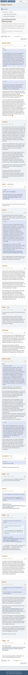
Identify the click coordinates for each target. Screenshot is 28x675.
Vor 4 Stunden (12, 191)
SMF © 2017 (13, 673)
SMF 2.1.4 (8, 673)
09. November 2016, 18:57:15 (7, 309)
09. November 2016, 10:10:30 (7, 45)
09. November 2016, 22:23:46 (7, 584)
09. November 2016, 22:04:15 (7, 491)
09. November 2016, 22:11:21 (7, 558)
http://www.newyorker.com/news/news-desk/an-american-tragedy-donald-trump (13, 251)
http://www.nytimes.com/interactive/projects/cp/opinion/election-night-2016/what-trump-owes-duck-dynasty (13, 649)
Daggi (4, 640)
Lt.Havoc (4, 122)
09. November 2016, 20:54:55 (7, 361)
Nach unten (4, 36)
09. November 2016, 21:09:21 (7, 458)
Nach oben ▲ (19, 672)
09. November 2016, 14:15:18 (7, 268)
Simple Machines (19, 673)
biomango (5, 330)
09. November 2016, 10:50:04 (7, 124)
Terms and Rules (12, 672)
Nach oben (3, 660)
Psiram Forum (6, 5)
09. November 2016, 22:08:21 (7, 517)
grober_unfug (6, 43)
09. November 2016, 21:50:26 (7, 476)
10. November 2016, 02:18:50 (7, 642)
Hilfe (7, 672)
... (14, 36)
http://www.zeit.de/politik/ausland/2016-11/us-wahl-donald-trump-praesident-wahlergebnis (13, 609)
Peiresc (4, 210)
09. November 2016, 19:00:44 (7, 332)
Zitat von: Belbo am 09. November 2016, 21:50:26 (14, 494)
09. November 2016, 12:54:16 (7, 186)
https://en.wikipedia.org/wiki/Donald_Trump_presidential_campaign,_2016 (13, 506)
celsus (4, 184)
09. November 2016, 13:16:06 (7, 212)
